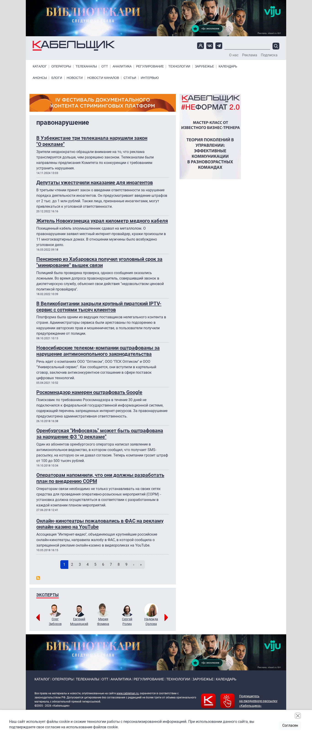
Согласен (290, 725)
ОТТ (104, 66)
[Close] (298, 716)
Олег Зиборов (55, 621)
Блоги (56, 77)
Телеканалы (86, 66)
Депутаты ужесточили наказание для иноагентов (94, 182)
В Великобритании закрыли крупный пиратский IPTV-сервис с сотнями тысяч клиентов (98, 307)
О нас (233, 55)
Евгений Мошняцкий (79, 621)
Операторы (61, 66)
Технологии (179, 66)
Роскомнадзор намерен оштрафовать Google (89, 392)
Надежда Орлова (151, 621)
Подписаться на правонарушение (38, 578)
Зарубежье (204, 66)
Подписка (269, 55)
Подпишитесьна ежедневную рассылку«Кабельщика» (258, 701)
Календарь (228, 66)
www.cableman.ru (127, 693)
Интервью (150, 77)
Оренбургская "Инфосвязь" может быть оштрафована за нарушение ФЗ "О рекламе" (99, 434)
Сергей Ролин (127, 621)
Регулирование (150, 66)
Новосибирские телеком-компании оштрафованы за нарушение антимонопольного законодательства (98, 351)
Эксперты (47, 594)
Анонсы (40, 77)
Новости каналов (103, 77)
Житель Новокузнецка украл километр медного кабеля (102, 221)
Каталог (40, 66)
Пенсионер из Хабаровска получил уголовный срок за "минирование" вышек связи (99, 262)
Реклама (249, 55)
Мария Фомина (103, 621)
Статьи (130, 77)
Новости (75, 77)
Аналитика (122, 66)
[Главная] (74, 45)
